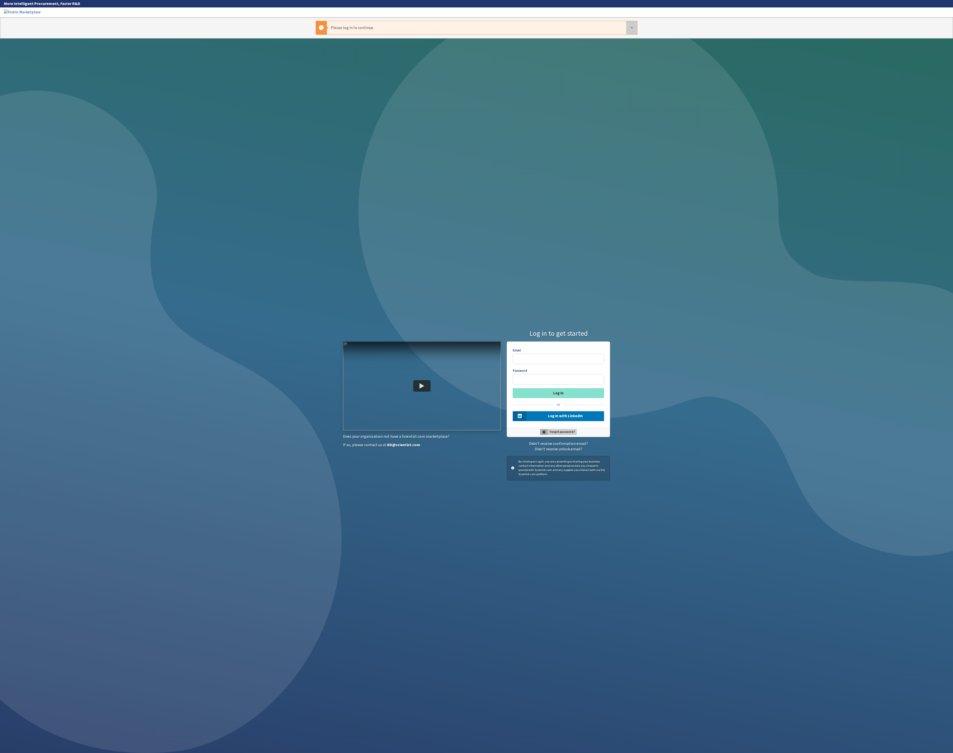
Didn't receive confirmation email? (558, 443)
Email (517, 350)
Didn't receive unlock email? (558, 449)
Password (520, 371)
